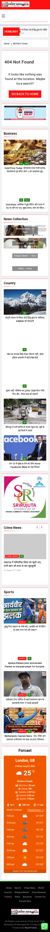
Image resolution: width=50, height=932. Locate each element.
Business (27, 897)
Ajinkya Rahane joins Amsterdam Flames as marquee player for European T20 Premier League (25, 666)
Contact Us (40, 897)
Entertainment (39, 892)
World (41, 888)
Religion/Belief (22, 892)
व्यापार (27, 164)
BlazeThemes (31, 927)
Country (8, 892)
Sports (22, 622)
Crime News (12, 556)
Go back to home (25, 94)
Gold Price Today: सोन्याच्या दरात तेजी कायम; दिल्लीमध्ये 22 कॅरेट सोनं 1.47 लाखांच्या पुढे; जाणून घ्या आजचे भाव (25, 171)
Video (17, 897)
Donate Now (25, 901)
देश (21, 164)
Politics (8, 897)
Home (9, 888)
